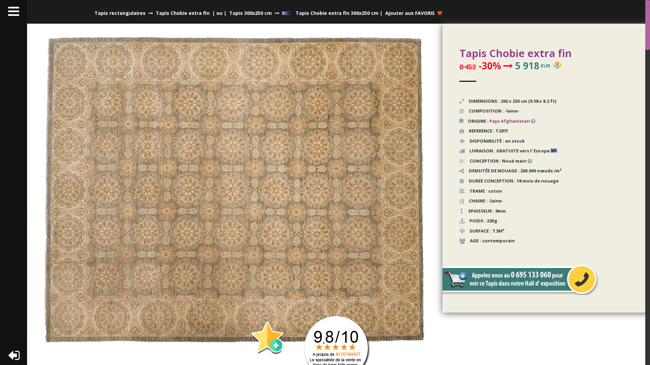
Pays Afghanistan (510, 121)
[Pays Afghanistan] (530, 121)
